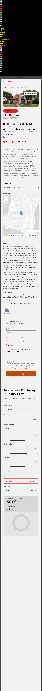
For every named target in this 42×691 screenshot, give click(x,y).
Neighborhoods (4, 39)
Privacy (28, 369)
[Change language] (1, 1)
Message (10, 345)
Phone (10, 337)
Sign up (2, 27)
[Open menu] (0, 75)
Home (5, 87)
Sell (1, 43)
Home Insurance (9, 477)
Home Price (8, 406)
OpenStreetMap (20, 235)
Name (10, 329)
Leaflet (12, 235)
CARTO (36, 235)
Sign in (6, 27)
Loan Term (7, 415)
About (2, 34)
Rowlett (11, 87)
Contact (2, 45)
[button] (21, 213)
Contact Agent (21, 374)
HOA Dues (7, 486)
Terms (23, 369)
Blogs (1, 36)
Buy (1, 41)
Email (26, 337)
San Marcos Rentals (5, 38)
